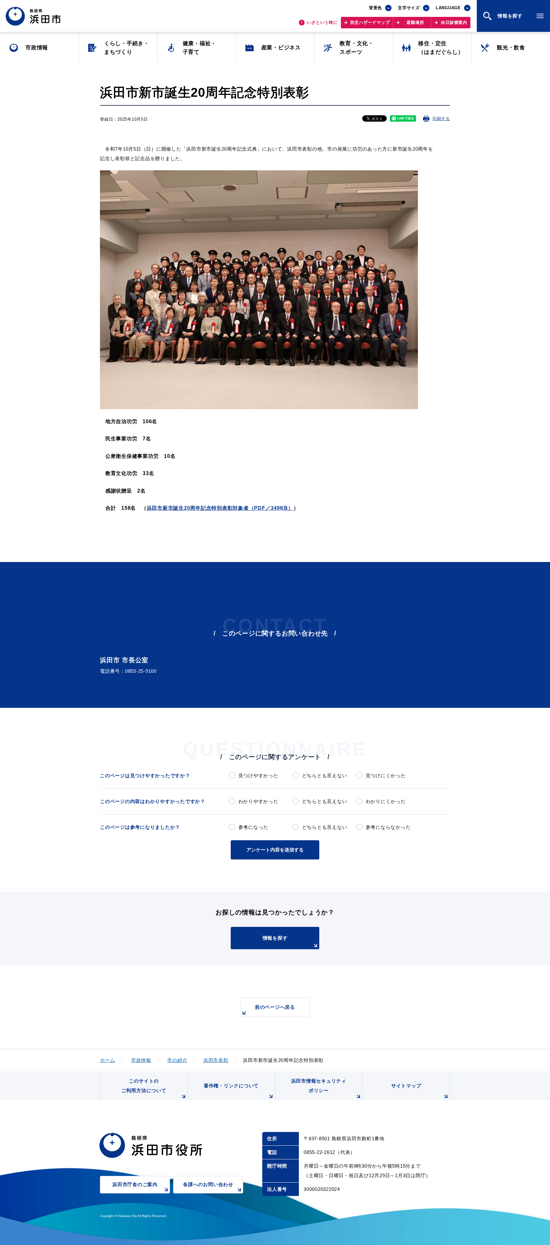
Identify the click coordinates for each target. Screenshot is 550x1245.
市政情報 (141, 1060)
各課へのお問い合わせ (208, 1184)
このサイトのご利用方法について (143, 1085)
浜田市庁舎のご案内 (135, 1184)
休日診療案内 (454, 22)
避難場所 (415, 22)
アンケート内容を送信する (275, 849)
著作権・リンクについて (231, 1085)
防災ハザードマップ (370, 22)
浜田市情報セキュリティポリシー (318, 1085)
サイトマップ (406, 1085)
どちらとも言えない (324, 775)
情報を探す (275, 938)
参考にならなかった (388, 827)
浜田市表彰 (216, 1060)
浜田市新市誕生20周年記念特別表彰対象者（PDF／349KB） (220, 508)
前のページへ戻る (275, 1007)
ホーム (107, 1060)
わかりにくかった (386, 801)
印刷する (441, 118)
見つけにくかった (386, 775)
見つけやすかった (258, 775)
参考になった (253, 827)
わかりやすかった (258, 801)
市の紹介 (177, 1060)
